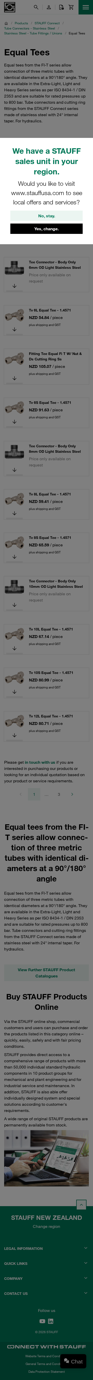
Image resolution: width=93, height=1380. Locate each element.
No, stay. (46, 215)
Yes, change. (46, 228)
